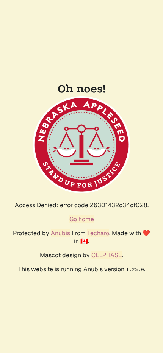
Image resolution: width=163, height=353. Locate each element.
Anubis (60, 233)
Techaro (98, 233)
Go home (81, 219)
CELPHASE (106, 255)
